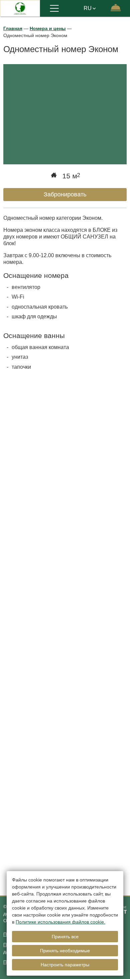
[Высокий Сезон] (65, 713)
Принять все (65, 936)
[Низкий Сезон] (65, 820)
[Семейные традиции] (65, 499)
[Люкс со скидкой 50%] (65, 606)
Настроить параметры (65, 964)
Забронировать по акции (47, 650)
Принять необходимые (65, 950)
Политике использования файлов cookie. (60, 922)
